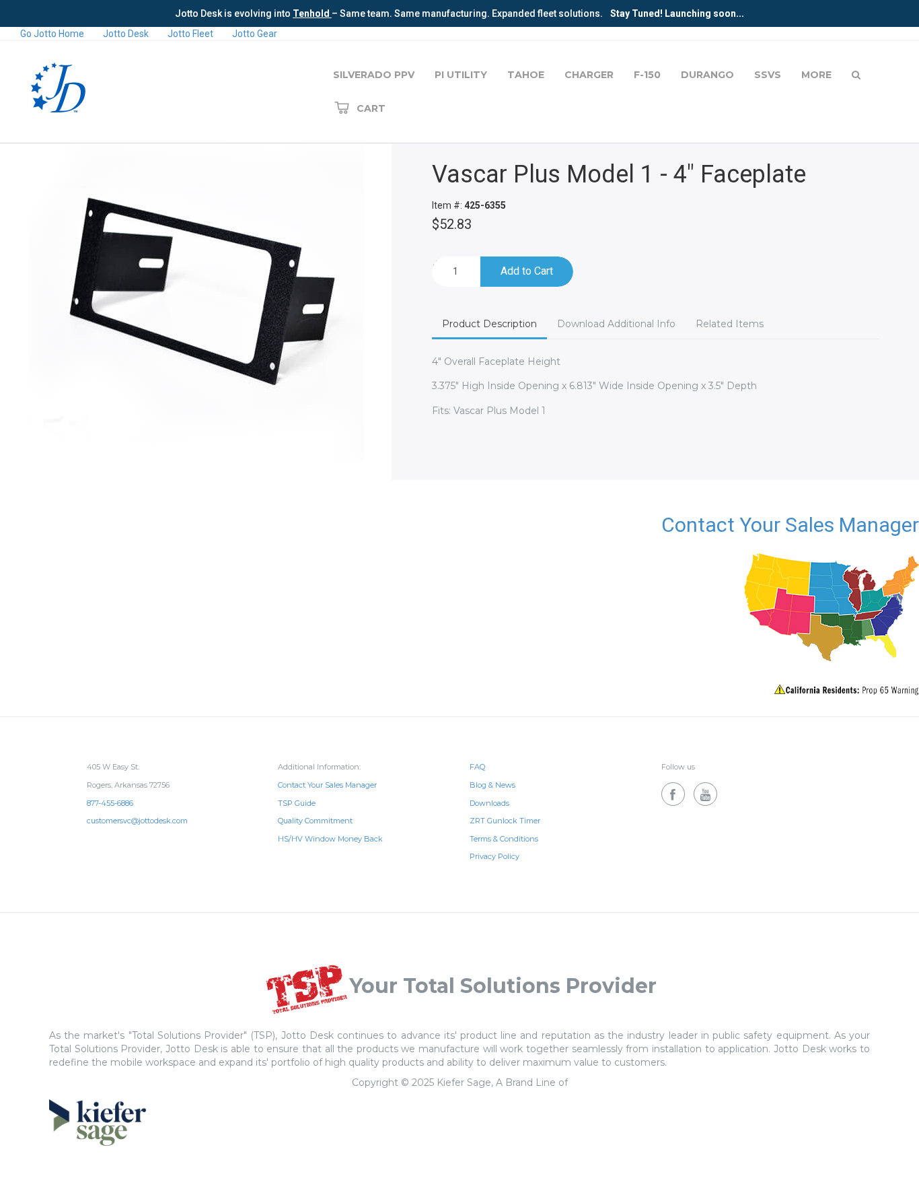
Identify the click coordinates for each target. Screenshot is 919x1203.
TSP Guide (297, 803)
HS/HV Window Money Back (330, 839)
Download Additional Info (616, 324)
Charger (589, 75)
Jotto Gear (254, 33)
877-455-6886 (110, 803)
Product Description (489, 324)
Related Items (730, 324)
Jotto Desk (126, 33)
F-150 (647, 75)
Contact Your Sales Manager (790, 525)
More (816, 75)
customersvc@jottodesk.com (137, 820)
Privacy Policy (494, 856)
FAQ (477, 766)
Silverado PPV (373, 75)
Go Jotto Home (52, 33)
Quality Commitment (315, 820)
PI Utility (461, 75)
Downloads (489, 803)
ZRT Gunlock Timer (505, 820)
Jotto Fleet (190, 33)
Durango (707, 75)
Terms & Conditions (504, 839)
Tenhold (312, 13)
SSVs (767, 75)
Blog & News (492, 785)
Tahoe (525, 75)
